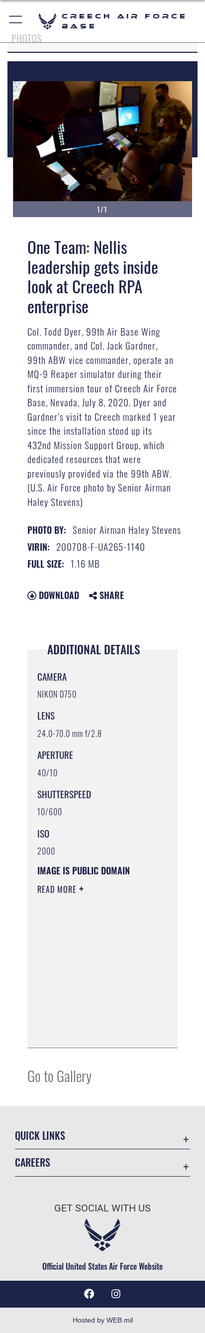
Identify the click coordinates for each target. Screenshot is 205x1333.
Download (57, 595)
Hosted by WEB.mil (103, 1320)
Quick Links (40, 1135)
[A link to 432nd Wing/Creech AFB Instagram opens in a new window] (115, 1294)
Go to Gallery (59, 1075)
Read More (58, 889)
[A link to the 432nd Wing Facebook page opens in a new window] (89, 1294)
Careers (32, 1162)
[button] (16, 21)
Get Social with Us (102, 1208)
